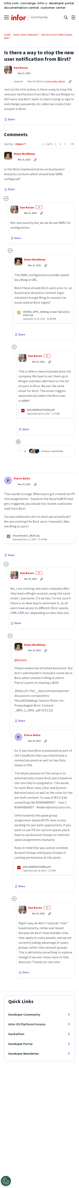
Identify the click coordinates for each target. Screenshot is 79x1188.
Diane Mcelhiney (24, 154)
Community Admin (54, 81)
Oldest (19, 144)
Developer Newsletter (23, 1053)
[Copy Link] (70, 81)
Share (9, 119)
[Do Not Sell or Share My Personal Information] (6, 1181)
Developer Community (24, 1014)
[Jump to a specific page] (71, 144)
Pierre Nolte (22, 478)
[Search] (65, 17)
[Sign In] (73, 17)
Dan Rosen (21, 67)
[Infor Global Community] (29, 17)
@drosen (20, 660)
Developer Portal (20, 1044)
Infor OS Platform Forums (26, 1024)
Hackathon (16, 1034)
